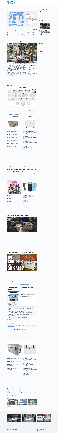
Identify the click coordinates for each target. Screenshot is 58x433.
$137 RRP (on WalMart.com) (17, 361)
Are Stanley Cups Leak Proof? (43, 49)
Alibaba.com (9, 319)
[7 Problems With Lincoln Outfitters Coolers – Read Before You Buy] (14, 418)
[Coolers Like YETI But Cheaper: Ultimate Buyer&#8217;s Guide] (32, 402)
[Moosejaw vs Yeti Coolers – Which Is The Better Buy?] (44, 418)
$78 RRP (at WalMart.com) (17, 358)
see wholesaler (15, 131)
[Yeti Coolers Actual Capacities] (22, 402)
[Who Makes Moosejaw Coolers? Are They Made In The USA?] (29, 418)
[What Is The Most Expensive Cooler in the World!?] (12, 402)
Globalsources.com (10, 323)
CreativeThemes (39, 430)
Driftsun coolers (30, 311)
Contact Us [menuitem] (13, 429)
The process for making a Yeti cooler (12, 65)
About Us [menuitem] (16, 429)
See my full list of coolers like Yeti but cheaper (14, 395)
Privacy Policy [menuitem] (9, 429)
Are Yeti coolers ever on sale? (24, 284)
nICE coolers (24, 311)
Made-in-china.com (10, 321)
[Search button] (50, 7)
